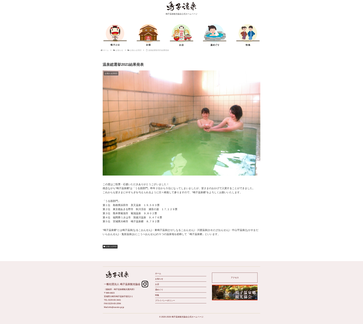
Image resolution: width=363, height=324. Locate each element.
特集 (248, 35)
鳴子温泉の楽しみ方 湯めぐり (214, 35)
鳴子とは (115, 35)
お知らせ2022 (111, 246)
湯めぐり (159, 289)
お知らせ (159, 279)
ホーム (158, 273)
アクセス (235, 277)
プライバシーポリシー (165, 300)
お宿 (148, 35)
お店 (181, 35)
